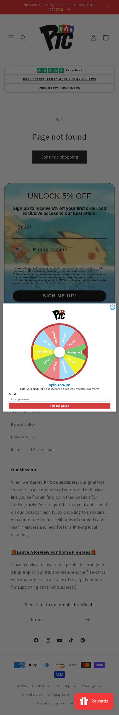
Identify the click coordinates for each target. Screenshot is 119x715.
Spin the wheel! (59, 405)
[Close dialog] (112, 307)
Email (12, 394)
